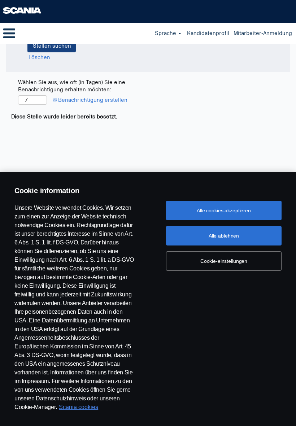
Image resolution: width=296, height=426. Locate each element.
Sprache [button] (166, 33)
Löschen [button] (39, 58)
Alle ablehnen (224, 236)
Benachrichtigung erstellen (92, 100)
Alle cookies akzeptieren (224, 210)
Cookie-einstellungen (223, 261)
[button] (49, 33)
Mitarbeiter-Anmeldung (263, 33)
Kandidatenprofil (208, 33)
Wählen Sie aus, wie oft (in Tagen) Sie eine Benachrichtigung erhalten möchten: (71, 86)
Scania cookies (78, 407)
